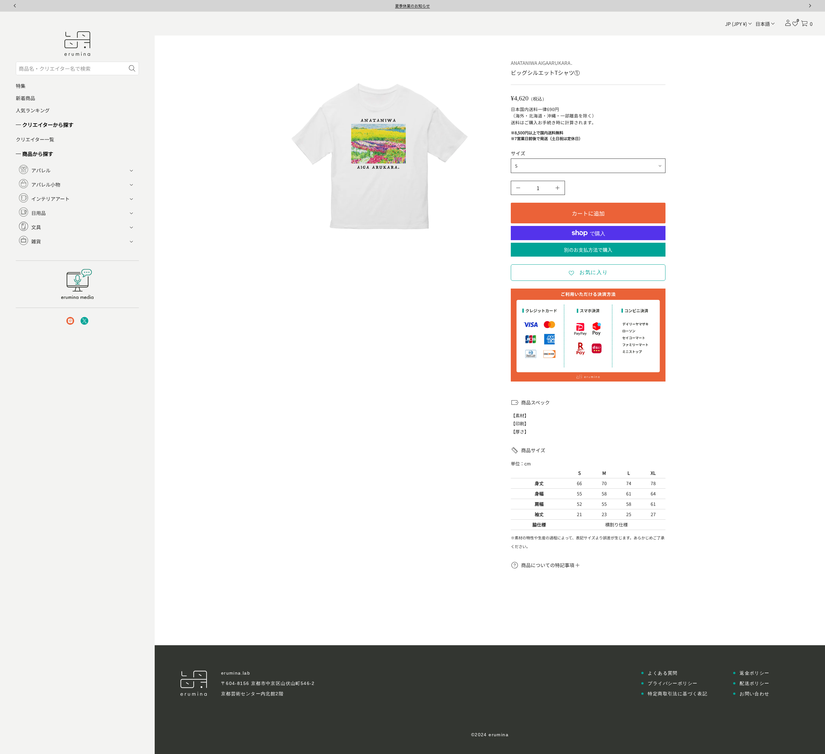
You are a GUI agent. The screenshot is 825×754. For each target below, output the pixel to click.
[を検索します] (132, 68)
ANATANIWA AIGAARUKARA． (543, 62)
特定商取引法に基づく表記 (677, 693)
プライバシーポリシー (672, 683)
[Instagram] (70, 321)
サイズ (518, 153)
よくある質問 (662, 673)
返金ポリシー (754, 673)
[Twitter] (84, 321)
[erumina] (77, 43)
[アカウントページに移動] (788, 25)
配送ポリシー (754, 683)
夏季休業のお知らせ (412, 5)
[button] (806, 23)
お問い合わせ (754, 693)
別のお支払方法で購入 (588, 249)
